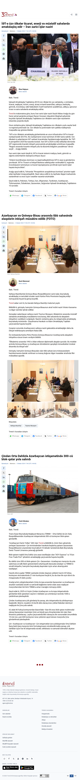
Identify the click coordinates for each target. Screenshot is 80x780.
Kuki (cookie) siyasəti (9, 747)
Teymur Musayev (30, 426)
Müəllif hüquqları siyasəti (10, 744)
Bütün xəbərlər (23, 91)
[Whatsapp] (4, 759)
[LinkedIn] (27, 759)
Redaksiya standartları (49, 723)
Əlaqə (43, 720)
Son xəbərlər (6, 714)
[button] (4, 36)
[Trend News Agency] (8, 684)
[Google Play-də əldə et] (27, 768)
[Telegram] (23, 759)
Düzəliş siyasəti (46, 726)
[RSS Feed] (32, 759)
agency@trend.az (7, 703)
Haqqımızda (45, 714)
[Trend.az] (9, 14)
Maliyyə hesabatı (47, 729)
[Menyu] (76, 14)
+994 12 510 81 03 (7, 701)
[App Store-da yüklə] (10, 768)
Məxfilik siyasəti (7, 741)
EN (68, 776)
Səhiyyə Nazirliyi (15, 426)
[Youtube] (18, 759)
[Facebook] (9, 759)
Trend (11, 113)
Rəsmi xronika (7, 717)
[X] (13, 759)
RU (75, 776)
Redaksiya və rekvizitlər (49, 717)
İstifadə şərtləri (7, 737)
